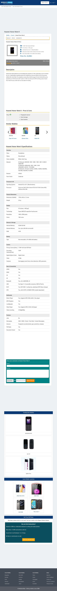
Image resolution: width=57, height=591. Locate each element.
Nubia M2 (37, 138)
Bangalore (7, 575)
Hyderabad (7, 583)
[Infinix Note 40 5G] (20, 482)
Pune (6, 579)
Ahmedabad (21, 581)
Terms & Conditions (51, 581)
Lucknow (20, 577)
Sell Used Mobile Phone (6, 6)
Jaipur (20, 583)
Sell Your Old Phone (28, 517)
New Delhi (21, 575)
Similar (9, 38)
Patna (34, 575)
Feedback (51, 577)
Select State (45, 2)
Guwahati (35, 583)
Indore (34, 577)
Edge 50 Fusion (12, 138)
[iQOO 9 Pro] (28, 457)
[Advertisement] (28, 19)
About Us (48, 575)
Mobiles (8, 35)
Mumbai (6, 577)
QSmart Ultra (25, 138)
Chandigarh (35, 579)
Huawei (12, 35)
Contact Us (49, 579)
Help (47, 577)
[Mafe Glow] (36, 482)
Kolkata (20, 579)
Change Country (50, 583)
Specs (13, 38)
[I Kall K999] (20, 498)
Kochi (34, 581)
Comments (19, 38)
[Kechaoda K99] (28, 415)
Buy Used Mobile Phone (17, 6)
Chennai (6, 581)
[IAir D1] (28, 436)
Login (53, 2)
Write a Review (46, 61)
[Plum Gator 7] (36, 498)
